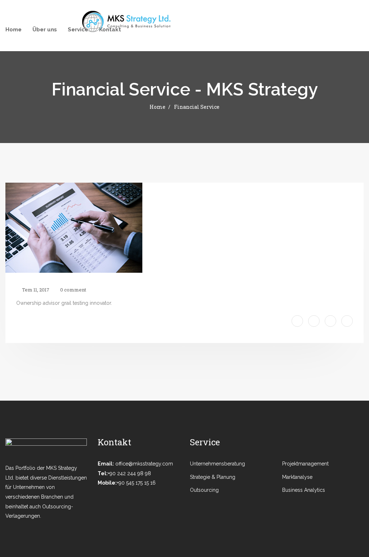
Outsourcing (204, 490)
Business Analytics (303, 490)
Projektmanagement (305, 464)
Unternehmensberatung (227, 464)
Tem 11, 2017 (35, 289)
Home (157, 106)
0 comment (72, 289)
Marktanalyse (297, 477)
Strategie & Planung (212, 477)
